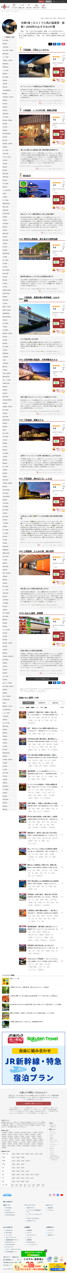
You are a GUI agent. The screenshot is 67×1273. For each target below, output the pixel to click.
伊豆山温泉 (5, 493)
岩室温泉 (5, 413)
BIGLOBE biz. (9, 1230)
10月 (30, 824)
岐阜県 (18, 1171)
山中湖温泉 (5, 330)
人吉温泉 (5, 769)
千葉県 (39, 733)
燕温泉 (4, 430)
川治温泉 (5, 220)
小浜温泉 (5, 746)
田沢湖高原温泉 (7, 133)
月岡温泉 (5, 403)
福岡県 (12, 1185)
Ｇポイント (52, 1131)
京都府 (18, 1174)
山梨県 (13, 1164)
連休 (45, 918)
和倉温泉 (5, 443)
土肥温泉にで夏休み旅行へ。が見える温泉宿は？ (44, 288)
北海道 (13, 1153)
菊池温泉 (5, 756)
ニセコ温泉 (5, 70)
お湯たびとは (53, 1125)
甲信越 (34, 838)
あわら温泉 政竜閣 (34, 613)
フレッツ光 (8, 1235)
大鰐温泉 (5, 83)
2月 (35, 720)
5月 (36, 856)
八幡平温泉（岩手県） (8, 97)
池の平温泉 (5, 410)
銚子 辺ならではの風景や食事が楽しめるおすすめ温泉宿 (45, 411)
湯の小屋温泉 (6, 270)
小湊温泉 (5, 283)
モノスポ (52, 1146)
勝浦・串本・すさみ (33, 934)
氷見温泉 (5, 440)
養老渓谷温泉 (6, 293)
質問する (48, 1)
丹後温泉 (5, 609)
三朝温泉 (5, 666)
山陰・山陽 (35, 760)
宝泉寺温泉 (5, 799)
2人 (33, 789)
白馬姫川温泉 (6, 383)
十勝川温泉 (5, 47)
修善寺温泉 (5, 480)
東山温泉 (5, 180)
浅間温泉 (5, 343)
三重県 (27, 1171)
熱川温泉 (5, 536)
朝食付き (40, 795)
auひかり (8, 1210)
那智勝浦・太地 (46, 931)
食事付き (44, 749)
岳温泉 (4, 193)
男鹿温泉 (5, 130)
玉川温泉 (5, 127)
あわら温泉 (5, 466)
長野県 (18, 1164)
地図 (56, 65)
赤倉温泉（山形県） (8, 143)
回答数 (32, 707)
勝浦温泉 (5, 653)
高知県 (27, 1181)
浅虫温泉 (5, 80)
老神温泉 (5, 250)
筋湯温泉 (5, 792)
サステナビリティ (31, 1235)
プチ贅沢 (30, 905)
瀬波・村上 (55, 838)
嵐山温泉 (5, 596)
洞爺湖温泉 (5, 67)
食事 (36, 749)
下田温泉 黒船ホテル (34, 420)
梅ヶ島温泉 (5, 509)
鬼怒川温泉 (5, 210)
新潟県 (39, 838)
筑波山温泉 (5, 273)
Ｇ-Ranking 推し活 (54, 1156)
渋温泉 (4, 360)
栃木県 (13, 1157)
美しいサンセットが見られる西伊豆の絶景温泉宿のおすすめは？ (46, 542)
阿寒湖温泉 (5, 53)
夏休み (36, 873)
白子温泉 (5, 286)
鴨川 (44, 744)
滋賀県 (13, 1174)
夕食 (45, 873)
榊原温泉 (5, 579)
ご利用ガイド (53, 1126)
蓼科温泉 (5, 366)
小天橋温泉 (5, 603)
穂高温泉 (5, 393)
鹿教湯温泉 (5, 353)
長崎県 (38, 717)
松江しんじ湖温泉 (7, 683)
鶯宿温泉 (5, 93)
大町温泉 (5, 350)
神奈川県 (28, 1160)
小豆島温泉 (5, 716)
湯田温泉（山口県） (8, 706)
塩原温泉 (5, 217)
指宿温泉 (5, 806)
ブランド (29, 1232)
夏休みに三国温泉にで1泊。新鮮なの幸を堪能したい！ (45, 351)
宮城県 (27, 1153)
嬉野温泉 (5, 733)
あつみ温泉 (5, 150)
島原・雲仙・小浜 (46, 717)
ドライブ (49, 733)
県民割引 (44, 779)
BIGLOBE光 (9, 1208)
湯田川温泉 (5, 173)
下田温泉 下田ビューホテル (36, 50)
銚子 (44, 733)
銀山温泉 (5, 140)
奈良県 (31, 1174)
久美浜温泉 (5, 599)
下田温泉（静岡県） (8, 483)
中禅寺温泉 (5, 223)
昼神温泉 (5, 386)
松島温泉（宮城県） (8, 120)
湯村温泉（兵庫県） (8, 643)
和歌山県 (39, 931)
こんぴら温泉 (6, 713)
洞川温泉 (5, 646)
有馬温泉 (5, 623)
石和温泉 (5, 320)
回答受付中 (42, 703)
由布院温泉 (5, 786)
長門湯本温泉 (6, 699)
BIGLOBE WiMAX (10, 1215)
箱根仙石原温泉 (7, 316)
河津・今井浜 (53, 899)
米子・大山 (47, 760)
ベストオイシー (53, 1144)
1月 (29, 746)
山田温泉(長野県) (7, 400)
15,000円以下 (32, 723)
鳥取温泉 (5, 673)
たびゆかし (52, 1154)
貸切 (36, 889)
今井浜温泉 (5, 503)
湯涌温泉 (5, 460)
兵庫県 (27, 1174)
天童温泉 (5, 163)
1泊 (55, 720)
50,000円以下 (54, 749)
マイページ (56, 1)
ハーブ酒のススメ (54, 1159)
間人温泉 (5, 606)
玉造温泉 (5, 679)
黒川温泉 (5, 749)
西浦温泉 (5, 563)
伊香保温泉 (5, 240)
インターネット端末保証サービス (34, 1211)
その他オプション (31, 1221)
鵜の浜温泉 (5, 416)
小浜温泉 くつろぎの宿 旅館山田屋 (40, 110)
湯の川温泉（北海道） (8, 50)
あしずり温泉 (6, 723)
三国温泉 (5, 470)
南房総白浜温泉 (7, 290)
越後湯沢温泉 (6, 420)
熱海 (43, 808)
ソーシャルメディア (32, 1244)
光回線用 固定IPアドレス (12, 1240)
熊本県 (25, 1185)
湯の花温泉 (5, 616)
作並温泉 (5, 110)
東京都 (22, 1160)
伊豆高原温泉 (6, 490)
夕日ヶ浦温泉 (6, 613)
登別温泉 (5, 43)
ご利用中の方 (50, 1227)
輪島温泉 (5, 463)
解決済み (56, 703)
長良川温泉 (5, 556)
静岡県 (38, 808)
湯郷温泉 (5, 693)
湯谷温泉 (5, 569)
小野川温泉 (5, 153)
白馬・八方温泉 (7, 380)
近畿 (34, 931)
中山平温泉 (5, 117)
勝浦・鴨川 (49, 744)
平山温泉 (5, 776)
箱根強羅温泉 (6, 313)
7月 (29, 918)
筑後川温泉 (5, 726)
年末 (47, 746)
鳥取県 (41, 760)
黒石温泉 (5, 87)
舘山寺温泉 (5, 516)
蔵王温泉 (5, 137)
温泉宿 (47, 763)
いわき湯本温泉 (7, 190)
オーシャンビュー (32, 843)
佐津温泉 (5, 636)
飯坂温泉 (5, 187)
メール (50, 1232)
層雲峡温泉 (5, 63)
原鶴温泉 (5, 729)
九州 (34, 717)
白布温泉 (5, 160)
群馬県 (18, 1157)
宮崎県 (34, 1185)
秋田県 (31, 1153)
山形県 (36, 1153)
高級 (52, 937)
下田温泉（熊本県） (8, 759)
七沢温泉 (5, 303)
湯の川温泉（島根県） (8, 686)
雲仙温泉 (5, 743)
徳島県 (13, 1181)
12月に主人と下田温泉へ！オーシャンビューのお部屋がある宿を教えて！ (48, 100)
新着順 (27, 707)
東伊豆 (46, 899)
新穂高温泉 (5, 546)
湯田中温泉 (5, 396)
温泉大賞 (50, 1208)
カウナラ (52, 1150)
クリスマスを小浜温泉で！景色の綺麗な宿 (41, 166)
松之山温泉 (5, 433)
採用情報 (29, 1240)
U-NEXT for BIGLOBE (33, 1218)
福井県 (38, 776)
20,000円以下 (44, 827)
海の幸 (46, 720)
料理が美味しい (38, 905)
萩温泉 (4, 703)
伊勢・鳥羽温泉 (7, 573)
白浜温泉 (5, 649)
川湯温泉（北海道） (8, 60)
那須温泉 (5, 227)
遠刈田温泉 (5, 113)
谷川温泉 (5, 263)
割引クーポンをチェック (60, 80)
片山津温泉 (5, 453)
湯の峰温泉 (5, 659)
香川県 (18, 1181)
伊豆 (43, 886)
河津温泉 (5, 513)
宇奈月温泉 (5, 436)
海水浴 (53, 918)
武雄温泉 (5, 736)
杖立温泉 (5, 766)
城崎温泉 (5, 619)
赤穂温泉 (5, 626)
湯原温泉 (5, 689)
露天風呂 (30, 749)
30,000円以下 (53, 765)
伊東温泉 (5, 476)
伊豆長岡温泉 (6, 496)
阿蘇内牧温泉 (6, 753)
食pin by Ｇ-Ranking (54, 1157)
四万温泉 (5, 246)
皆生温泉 (5, 669)
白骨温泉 (5, 340)
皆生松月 (27, 176)
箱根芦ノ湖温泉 (7, 306)
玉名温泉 (5, 763)
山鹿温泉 (5, 779)
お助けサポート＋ (31, 1208)
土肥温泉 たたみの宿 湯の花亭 (39, 551)
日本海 (36, 765)
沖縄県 (43, 1185)
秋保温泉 (5, 107)
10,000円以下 (36, 827)
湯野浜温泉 (5, 177)
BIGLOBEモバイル (10, 1212)
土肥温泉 (5, 526)
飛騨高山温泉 (6, 553)
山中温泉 (5, 446)
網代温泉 (5, 486)
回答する (41, 1)
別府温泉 (5, 782)
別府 (43, 950)
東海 (34, 808)
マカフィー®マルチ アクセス (13, 1249)
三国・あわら (45, 870)
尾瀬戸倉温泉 (6, 253)
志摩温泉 (5, 576)
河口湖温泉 (5, 323)
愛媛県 (22, 1181)
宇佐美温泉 (5, 506)
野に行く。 (52, 1148)
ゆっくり (40, 811)
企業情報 (27, 1227)
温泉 (39, 720)
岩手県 (22, 1153)
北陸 (34, 776)
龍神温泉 (5, 663)
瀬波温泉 (5, 426)
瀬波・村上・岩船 (47, 838)
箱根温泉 (5, 296)
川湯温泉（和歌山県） (8, 656)
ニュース (29, 1237)
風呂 (55, 886)
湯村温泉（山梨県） (8, 333)
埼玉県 (13, 1160)
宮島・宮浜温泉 (7, 696)
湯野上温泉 (5, 207)
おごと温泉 (5, 589)
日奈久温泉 (5, 772)
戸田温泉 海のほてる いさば (38, 478)
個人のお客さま (7, 1202)
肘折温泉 (5, 170)
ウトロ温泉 (5, 57)
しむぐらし (51, 1210)
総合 (46, 707)
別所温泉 (5, 390)
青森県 (18, 1153)
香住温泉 (5, 633)
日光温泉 (5, 230)
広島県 (27, 1178)
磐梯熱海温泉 (6, 203)
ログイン (63, 1)
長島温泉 (5, 583)
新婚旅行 (46, 937)
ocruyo (51, 1137)
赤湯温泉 (5, 147)
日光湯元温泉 (6, 213)
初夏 (37, 824)
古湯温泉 (5, 739)
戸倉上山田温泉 (7, 373)
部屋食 (40, 902)
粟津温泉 (5, 450)
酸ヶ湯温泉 (5, 77)
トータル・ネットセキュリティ (34, 1215)
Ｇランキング (53, 1133)
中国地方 (30, 765)
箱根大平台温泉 (7, 310)
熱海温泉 (5, 473)
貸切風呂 (30, 889)
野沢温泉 (5, 336)
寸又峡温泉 (5, 523)
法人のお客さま (7, 1227)
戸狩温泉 (5, 370)
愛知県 (22, 1171)
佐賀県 (17, 1185)
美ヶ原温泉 (5, 346)
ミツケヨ (52, 1152)
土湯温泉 (5, 197)
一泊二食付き (52, 795)
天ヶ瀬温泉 (5, 789)
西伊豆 (46, 854)
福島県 (41, 1153)
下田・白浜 (47, 964)
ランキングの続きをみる (42, 679)
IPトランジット (9, 1247)
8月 (29, 873)
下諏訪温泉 (5, 363)
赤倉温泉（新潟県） (8, 406)
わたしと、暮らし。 (54, 1140)
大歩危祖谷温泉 (7, 709)
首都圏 (34, 733)
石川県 (18, 1167)
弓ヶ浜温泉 (5, 533)
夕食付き (30, 798)
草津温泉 (5, 236)
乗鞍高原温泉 (6, 376)
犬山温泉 (5, 559)
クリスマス (44, 792)
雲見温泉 (5, 519)
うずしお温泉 (6, 629)
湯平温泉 (5, 802)
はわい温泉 (5, 676)
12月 (33, 746)
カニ (46, 776)
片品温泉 (5, 256)
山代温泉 (5, 456)
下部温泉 (5, 326)
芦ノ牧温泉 (5, 183)
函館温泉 (5, 73)
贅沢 (55, 746)
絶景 (50, 792)
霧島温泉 (5, 809)
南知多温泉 (5, 566)
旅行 (51, 720)
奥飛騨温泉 (5, 549)
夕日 (48, 840)
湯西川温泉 (5, 233)
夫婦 (29, 717)
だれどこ (52, 1135)
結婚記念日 (40, 969)
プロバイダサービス (11, 1237)
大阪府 (22, 1174)
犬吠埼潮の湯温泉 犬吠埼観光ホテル (41, 359)
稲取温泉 (5, 499)
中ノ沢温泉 (5, 200)
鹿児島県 (38, 1185)
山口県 (31, 1178)
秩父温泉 (5, 276)
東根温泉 (5, 167)
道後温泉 (5, 719)
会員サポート (51, 1235)
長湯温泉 (5, 796)
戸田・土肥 (49, 915)
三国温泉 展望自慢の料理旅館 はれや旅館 (42, 298)
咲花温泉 (5, 423)
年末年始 (41, 746)
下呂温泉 (5, 539)
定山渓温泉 (5, 40)
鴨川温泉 (5, 280)
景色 (52, 763)
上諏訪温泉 (5, 356)
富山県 (13, 1167)
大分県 (38, 950)
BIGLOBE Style (31, 1242)
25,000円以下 (47, 798)
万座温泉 (5, 243)
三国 (51, 870)
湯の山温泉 (5, 586)
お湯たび (52, 1138)
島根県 (18, 1178)
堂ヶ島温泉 (5, 529)
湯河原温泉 (5, 300)
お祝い (48, 966)
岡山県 (22, 1178)
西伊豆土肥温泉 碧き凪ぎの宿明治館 (41, 239)
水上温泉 (5, 266)
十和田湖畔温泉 (7, 90)
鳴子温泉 (5, 103)
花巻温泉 (5, 100)
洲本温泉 (5, 639)
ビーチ (38, 921)
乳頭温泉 (5, 123)
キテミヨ (52, 1142)
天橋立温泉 (5, 593)
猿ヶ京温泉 (5, 260)
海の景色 (30, 937)
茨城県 (22, 1157)
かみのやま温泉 (7, 157)
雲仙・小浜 (54, 717)
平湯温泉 (5, 543)
